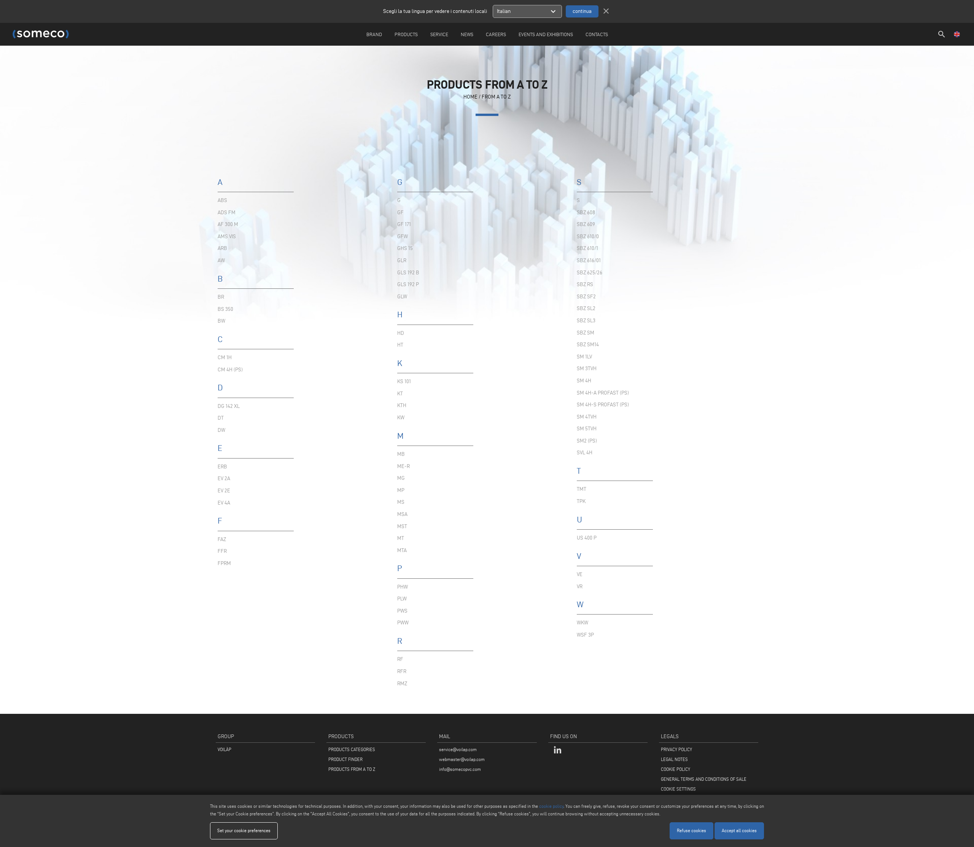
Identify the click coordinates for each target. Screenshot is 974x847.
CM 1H (225, 357)
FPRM (224, 563)
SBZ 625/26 (589, 272)
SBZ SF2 (586, 296)
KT (400, 393)
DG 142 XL (229, 406)
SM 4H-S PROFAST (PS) (603, 405)
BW (221, 321)
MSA (402, 514)
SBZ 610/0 (588, 236)
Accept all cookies (739, 830)
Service (439, 34)
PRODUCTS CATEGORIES (351, 749)
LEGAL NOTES (674, 759)
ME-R (403, 466)
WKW (582, 623)
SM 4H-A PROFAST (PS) (603, 393)
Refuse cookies (691, 830)
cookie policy (551, 806)
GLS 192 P (408, 284)
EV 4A (224, 503)
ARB (222, 248)
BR (221, 297)
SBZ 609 (586, 224)
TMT (581, 489)
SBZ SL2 (586, 308)
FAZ (222, 539)
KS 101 (404, 381)
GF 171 (404, 224)
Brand (374, 34)
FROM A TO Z (496, 96)
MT (400, 538)
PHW (402, 587)
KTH (401, 405)
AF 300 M (228, 224)
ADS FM (227, 212)
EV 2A (224, 478)
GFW (402, 236)
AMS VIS (227, 236)
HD (400, 333)
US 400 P (587, 538)
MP (400, 490)
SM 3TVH (587, 368)
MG (401, 478)
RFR (401, 671)
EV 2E (224, 491)
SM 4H (584, 381)
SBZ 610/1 (587, 248)
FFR (222, 551)
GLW (402, 296)
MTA (402, 550)
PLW (402, 599)
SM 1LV (584, 357)
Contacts (597, 34)
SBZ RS (585, 284)
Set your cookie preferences (244, 830)
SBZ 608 (586, 212)
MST (402, 526)
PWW (403, 623)
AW (221, 260)
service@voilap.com (458, 749)
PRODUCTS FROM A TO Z (351, 769)
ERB (222, 467)
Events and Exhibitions (546, 34)
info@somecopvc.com (460, 769)
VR (579, 586)
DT (221, 418)
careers (496, 34)
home (470, 96)
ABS (222, 200)
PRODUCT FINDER (345, 759)
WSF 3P (585, 635)
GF (400, 212)
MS (400, 502)
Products (406, 34)
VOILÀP (224, 749)
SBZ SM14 (588, 344)
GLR (401, 260)
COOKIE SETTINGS (678, 788)
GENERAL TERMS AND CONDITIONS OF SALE (703, 779)
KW (400, 417)
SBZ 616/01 (589, 260)
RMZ (402, 683)
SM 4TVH (587, 417)
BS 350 (225, 309)
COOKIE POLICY (675, 769)
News (467, 34)
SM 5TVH (587, 428)
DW (221, 430)
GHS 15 (405, 248)
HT (400, 345)
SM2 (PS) (587, 441)
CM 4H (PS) (230, 370)
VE (579, 574)
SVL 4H (584, 452)
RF (400, 659)
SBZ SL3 (586, 320)
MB (401, 454)
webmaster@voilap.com (462, 759)
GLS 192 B (408, 272)
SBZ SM (585, 333)
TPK (581, 501)
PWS (402, 611)
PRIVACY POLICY (676, 749)
